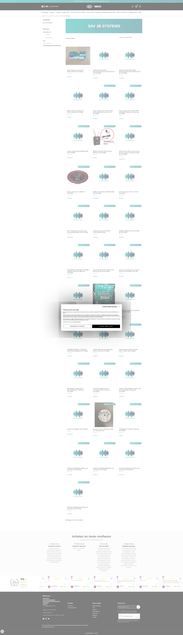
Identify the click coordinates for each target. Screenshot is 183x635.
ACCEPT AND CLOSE (106, 326)
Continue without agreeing (110, 306)
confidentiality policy (77, 321)
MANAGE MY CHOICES (77, 326)
